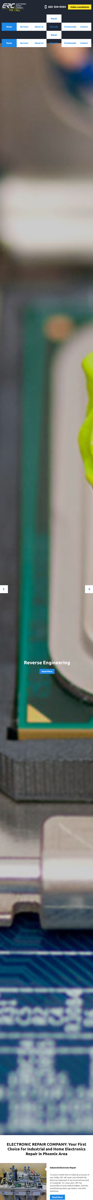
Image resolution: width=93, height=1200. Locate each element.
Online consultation (79, 7)
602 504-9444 (57, 6)
